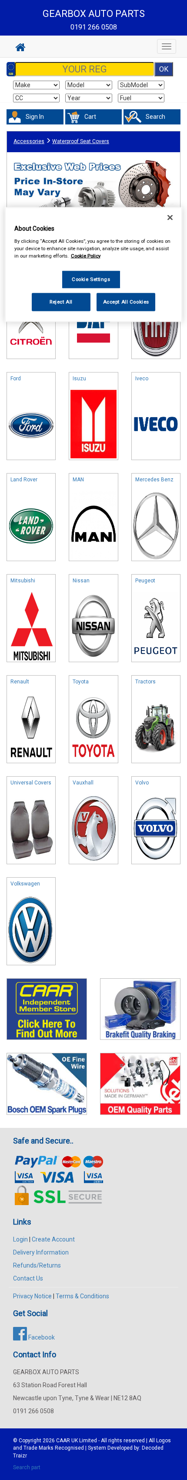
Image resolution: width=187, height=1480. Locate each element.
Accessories (28, 141)
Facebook (41, 1337)
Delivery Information (41, 1252)
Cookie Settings (91, 279)
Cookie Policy (85, 255)
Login (20, 1239)
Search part (26, 1467)
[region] (94, 264)
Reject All (61, 301)
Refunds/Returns (37, 1265)
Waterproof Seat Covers (80, 141)
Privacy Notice (32, 1296)
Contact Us (28, 1278)
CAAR (63, 1441)
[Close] (170, 217)
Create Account (53, 1239)
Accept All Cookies (126, 301)
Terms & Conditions (82, 1296)
